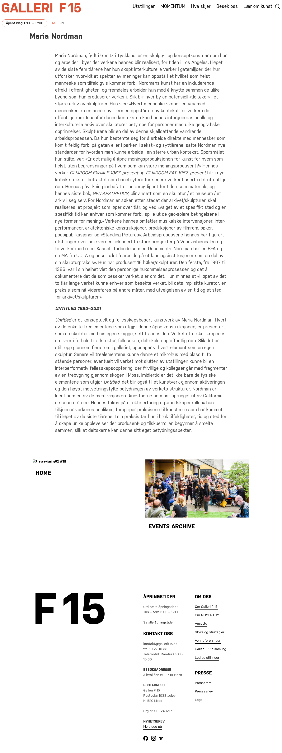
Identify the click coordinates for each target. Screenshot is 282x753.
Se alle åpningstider (158, 622)
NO (54, 23)
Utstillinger (144, 6)
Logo (199, 700)
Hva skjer (201, 6)
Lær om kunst (258, 6)
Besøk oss (227, 6)
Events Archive (171, 527)
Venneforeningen (208, 640)
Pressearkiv (204, 691)
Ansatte (201, 623)
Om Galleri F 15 (206, 607)
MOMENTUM (173, 6)
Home (43, 473)
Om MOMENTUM (207, 615)
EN (61, 23)
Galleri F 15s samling (210, 649)
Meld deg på (152, 726)
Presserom (203, 683)
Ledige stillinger (207, 657)
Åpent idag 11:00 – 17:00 (24, 23)
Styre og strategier (209, 632)
